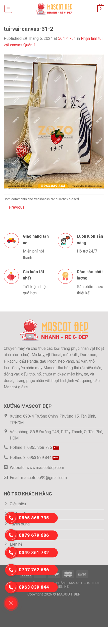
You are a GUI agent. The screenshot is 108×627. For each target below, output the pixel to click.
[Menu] (8, 9)
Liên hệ (63, 586)
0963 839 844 (34, 587)
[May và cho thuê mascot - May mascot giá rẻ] (54, 9)
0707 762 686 (34, 569)
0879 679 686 (34, 535)
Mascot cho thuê (84, 583)
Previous (14, 207)
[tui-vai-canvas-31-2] (54, 121)
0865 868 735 (34, 517)
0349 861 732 (34, 552)
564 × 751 (67, 38)
